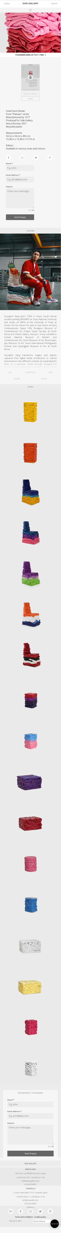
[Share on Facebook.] (13, 157)
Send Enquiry (20, 217)
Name (9, 163)
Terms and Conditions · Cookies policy (30, 1217)
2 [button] (57, 35)
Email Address (13, 175)
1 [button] (57, 33)
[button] (54, 1223)
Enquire (9, 186)
